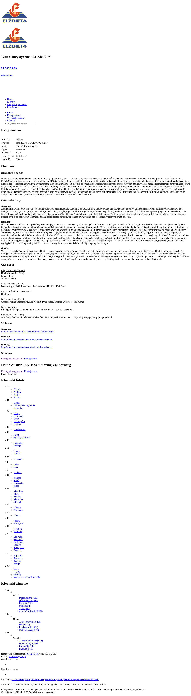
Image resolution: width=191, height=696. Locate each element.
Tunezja (17, 561)
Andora (17, 392)
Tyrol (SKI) (24, 608)
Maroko (17, 496)
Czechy (17, 424)
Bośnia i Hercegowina (24, 405)
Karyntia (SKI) (26, 603)
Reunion (18, 528)
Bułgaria (18, 408)
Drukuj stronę (30, 358)
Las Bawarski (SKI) (28, 627)
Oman (17, 515)
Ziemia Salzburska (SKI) (31, 611)
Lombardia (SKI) (27, 646)
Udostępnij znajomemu (12, 358)
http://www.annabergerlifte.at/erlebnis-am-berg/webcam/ (27, 331)
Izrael (16, 467)
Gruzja (17, 453)
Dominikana (19, 429)
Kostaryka (18, 483)
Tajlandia (18, 555)
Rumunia (18, 531)
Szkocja (17, 545)
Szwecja (18, 550)
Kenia (16, 480)
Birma (17, 402)
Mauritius (18, 499)
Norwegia (18, 510)
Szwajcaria (19, 547)
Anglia (17, 394)
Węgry (17, 571)
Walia (16, 569)
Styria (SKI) (25, 606)
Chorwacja (19, 416)
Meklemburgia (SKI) (29, 630)
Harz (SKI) (24, 624)
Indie (16, 464)
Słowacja (18, 537)
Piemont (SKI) (26, 648)
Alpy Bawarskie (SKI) (29, 622)
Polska (17, 520)
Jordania (18, 472)
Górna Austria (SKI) (28, 600)
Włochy (17, 574)
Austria (17, 397)
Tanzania (18, 558)
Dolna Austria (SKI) (28, 597)
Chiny (17, 413)
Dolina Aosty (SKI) (28, 643)
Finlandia (18, 443)
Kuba (16, 486)
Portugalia (18, 523)
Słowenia (18, 539)
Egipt (16, 435)
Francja (17, 445)
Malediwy (18, 491)
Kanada (17, 478)
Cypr (16, 419)
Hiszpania (18, 459)
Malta (16, 494)
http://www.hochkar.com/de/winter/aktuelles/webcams (26, 339)
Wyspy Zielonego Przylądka (27, 577)
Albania (17, 389)
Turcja (17, 563)
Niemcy (17, 507)
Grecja (17, 451)
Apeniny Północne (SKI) (31, 640)
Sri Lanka (18, 542)
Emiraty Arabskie (22, 437)
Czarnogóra (19, 421)
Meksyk (17, 502)
